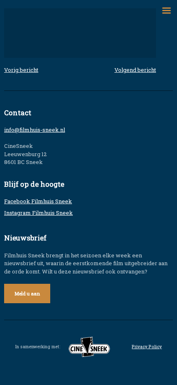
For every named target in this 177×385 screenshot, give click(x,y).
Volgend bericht (135, 70)
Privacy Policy (147, 346)
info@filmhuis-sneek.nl (34, 129)
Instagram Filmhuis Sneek (38, 212)
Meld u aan (27, 293)
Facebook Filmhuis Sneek (38, 201)
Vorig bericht (21, 70)
